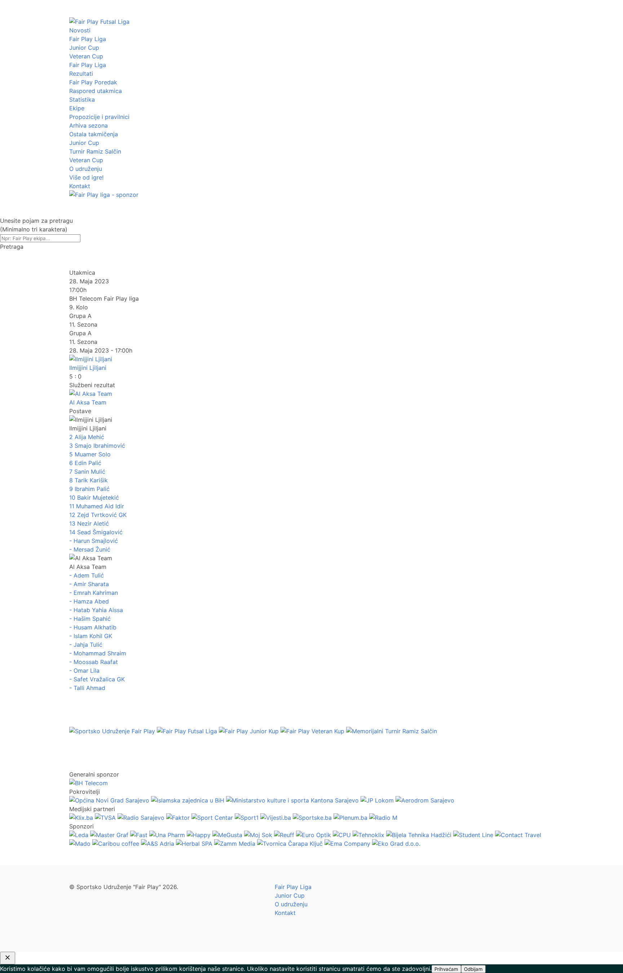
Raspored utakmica (95, 90)
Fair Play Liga (87, 39)
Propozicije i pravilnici (99, 116)
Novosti (79, 30)
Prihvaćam (446, 969)
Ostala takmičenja (93, 134)
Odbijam (473, 969)
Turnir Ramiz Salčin (95, 151)
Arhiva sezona (88, 125)
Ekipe (76, 108)
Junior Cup (84, 47)
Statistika (82, 99)
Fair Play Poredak (93, 82)
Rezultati (81, 73)
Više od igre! (86, 177)
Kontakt (79, 186)
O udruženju (85, 168)
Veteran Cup (86, 56)
